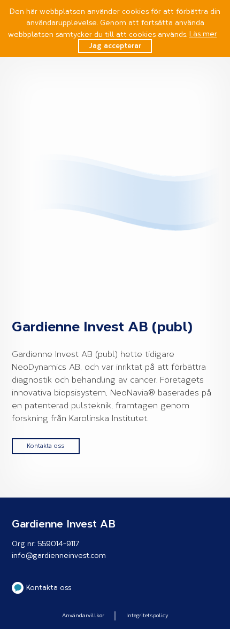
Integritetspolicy (147, 615)
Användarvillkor (83, 615)
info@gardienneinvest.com (59, 556)
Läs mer (203, 34)
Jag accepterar (115, 46)
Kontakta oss (45, 445)
